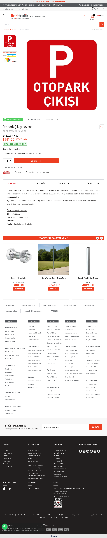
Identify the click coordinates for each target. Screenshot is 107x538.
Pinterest (98, 451)
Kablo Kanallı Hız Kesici (53, 360)
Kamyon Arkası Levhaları (72, 380)
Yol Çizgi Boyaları (90, 329)
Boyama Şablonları (91, 333)
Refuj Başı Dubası (33, 387)
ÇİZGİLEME (92, 321)
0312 (33, 488)
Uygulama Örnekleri (96, 514)
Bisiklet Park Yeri (9, 334)
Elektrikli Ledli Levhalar (71, 350)
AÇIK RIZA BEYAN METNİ (34, 453)
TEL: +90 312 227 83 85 (60, 493)
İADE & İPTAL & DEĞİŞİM (34, 468)
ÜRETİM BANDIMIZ (8, 453)
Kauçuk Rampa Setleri (53, 356)
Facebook (80, 451)
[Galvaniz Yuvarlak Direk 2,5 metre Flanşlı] (53, 259)
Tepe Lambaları (90, 387)
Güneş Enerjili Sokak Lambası (73, 367)
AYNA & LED (70, 321)
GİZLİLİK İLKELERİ (33, 473)
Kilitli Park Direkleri (9, 331)
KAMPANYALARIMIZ (8, 466)
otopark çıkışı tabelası (49, 305)
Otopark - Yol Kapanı (11, 410)
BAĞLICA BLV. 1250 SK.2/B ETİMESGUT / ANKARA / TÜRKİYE (70, 488)
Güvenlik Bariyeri (9, 382)
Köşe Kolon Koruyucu (11, 352)
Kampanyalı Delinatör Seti (35, 333)
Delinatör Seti (31, 329)
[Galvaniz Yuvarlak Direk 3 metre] (88, 259)
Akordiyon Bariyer (10, 399)
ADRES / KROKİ (7, 458)
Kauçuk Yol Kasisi (52, 326)
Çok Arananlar (51, 514)
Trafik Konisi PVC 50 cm (34, 353)
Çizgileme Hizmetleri (91, 326)
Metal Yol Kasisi (51, 363)
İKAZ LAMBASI (57, 474)
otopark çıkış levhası (70, 305)
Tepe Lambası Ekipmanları (93, 394)
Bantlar (88, 357)
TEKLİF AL (59, 5)
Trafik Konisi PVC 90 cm (34, 363)
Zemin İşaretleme (90, 336)
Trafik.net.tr (53, 517)
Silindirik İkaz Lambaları (92, 391)
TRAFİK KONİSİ (58, 461)
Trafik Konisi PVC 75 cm (34, 360)
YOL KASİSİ (53, 321)
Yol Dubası (31, 384)
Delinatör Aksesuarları (34, 340)
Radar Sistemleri (69, 377)
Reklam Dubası (32, 391)
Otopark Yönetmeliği (10, 514)
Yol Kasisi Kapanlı (10, 413)
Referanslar (42, 517)
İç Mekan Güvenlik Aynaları (72, 336)
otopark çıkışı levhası (28, 305)
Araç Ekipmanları (91, 350)
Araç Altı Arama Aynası (71, 333)
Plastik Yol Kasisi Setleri (53, 336)
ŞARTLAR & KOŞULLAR (34, 470)
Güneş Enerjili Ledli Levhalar (72, 353)
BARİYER (11, 321)
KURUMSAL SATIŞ (8, 461)
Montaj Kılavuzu (37, 514)
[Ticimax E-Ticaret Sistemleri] (53, 536)
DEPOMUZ (5, 455)
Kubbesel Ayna (69, 329)
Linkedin (95, 451)
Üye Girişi (97, 9)
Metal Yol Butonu (52, 373)
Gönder (95, 427)
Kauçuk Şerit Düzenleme (53, 394)
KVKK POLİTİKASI (33, 458)
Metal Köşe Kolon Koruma (12, 355)
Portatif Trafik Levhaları (92, 363)
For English (65, 517)
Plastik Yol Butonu (52, 377)
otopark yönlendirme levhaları (34, 311)
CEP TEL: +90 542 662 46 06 (61, 496)
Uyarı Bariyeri (8, 372)
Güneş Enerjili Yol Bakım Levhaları (74, 373)
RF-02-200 (54, 311)
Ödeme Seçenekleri (66, 183)
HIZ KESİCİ (56, 455)
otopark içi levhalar (11, 311)
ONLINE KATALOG (98, 5)
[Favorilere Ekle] (101, 127)
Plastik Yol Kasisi (51, 333)
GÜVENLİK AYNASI (59, 463)
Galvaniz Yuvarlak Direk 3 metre (88, 278)
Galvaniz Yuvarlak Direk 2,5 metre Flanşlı (53, 278)
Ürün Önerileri (93, 183)
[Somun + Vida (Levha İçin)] (19, 259)
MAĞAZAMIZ (85, 5)
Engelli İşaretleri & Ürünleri (93, 360)
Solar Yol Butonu (52, 380)
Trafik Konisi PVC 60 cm (34, 357)
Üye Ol (102, 9)
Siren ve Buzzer (90, 397)
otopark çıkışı (10, 305)
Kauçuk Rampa (51, 353)
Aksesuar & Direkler (70, 340)
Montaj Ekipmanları (91, 370)
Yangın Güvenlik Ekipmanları (94, 367)
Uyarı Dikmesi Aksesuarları (12, 386)
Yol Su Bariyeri (9, 379)
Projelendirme (63, 514)
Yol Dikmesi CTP (9, 376)
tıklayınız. (35, 530)
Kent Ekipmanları (90, 373)
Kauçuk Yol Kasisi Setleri (53, 329)
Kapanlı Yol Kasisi (52, 346)
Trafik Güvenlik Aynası (71, 326)
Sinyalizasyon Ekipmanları (72, 370)
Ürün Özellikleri (15, 183)
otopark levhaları (89, 305)
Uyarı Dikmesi (8, 369)
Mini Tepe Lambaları (91, 384)
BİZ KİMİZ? (5, 450)
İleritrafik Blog (23, 9)
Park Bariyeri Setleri (10, 341)
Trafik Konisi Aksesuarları (35, 370)
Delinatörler (31, 326)
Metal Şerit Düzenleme (53, 397)
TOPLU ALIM (6, 463)
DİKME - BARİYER (58, 466)
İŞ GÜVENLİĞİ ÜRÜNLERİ (60, 476)
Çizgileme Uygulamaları (79, 514)
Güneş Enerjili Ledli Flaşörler (72, 357)
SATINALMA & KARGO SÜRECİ (36, 465)
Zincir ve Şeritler (90, 353)
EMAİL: (60, 491)
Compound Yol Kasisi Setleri (54, 340)
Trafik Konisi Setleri (33, 367)
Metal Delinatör (32, 336)
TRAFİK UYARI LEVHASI (60, 469)
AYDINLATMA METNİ (33, 450)
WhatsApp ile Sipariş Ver (14, 119)
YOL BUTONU (57, 458)
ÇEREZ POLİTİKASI (33, 461)
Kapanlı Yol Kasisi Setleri (53, 350)
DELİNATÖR (34, 321)
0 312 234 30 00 (30, 5)
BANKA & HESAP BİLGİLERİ (35, 478)
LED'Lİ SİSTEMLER (59, 471)
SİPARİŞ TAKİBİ (45, 5)
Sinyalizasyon (68, 360)
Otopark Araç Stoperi (11, 338)
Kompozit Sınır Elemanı (34, 381)
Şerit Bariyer (8, 396)
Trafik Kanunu (25, 514)
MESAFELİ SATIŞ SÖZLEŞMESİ (36, 475)
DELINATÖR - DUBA (59, 453)
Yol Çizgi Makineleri (91, 340)
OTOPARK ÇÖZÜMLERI (60, 450)
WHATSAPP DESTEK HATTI (13, 5)
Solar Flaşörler (69, 363)
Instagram (91, 451)
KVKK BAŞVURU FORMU (34, 455)
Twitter (84, 451)
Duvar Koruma (9, 358)
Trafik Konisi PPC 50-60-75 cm (36, 350)
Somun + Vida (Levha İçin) (19, 278)
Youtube (87, 451)
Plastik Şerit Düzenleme (53, 391)
